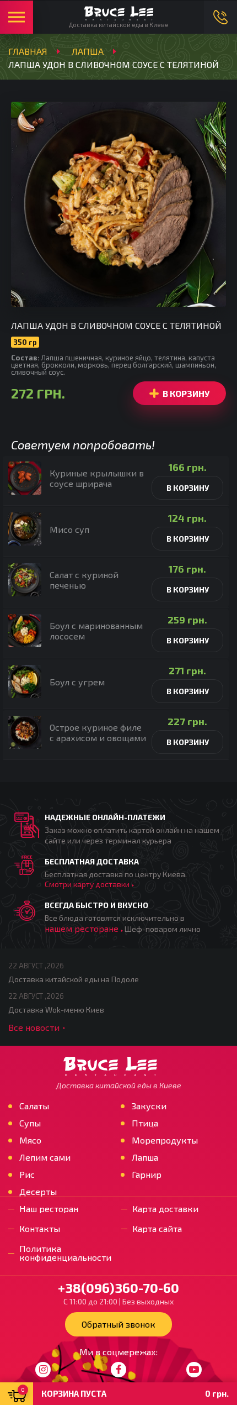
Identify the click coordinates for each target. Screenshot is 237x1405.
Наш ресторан (48, 1208)
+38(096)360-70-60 (220, 17)
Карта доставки (165, 1208)
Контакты (39, 1228)
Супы (30, 1123)
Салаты (34, 1106)
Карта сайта (157, 1228)
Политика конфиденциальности (65, 1253)
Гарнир (146, 1174)
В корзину (186, 393)
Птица (145, 1123)
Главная (27, 51)
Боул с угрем (77, 682)
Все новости (34, 1027)
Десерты (38, 1191)
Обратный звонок (118, 1324)
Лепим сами (45, 1157)
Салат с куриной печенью (84, 579)
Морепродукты (165, 1140)
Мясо (30, 1140)
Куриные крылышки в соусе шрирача (97, 478)
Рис (27, 1174)
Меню (16, 17)
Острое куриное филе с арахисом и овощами (98, 732)
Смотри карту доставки (87, 884)
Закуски (149, 1106)
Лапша (88, 51)
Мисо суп (69, 529)
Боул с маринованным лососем (96, 630)
